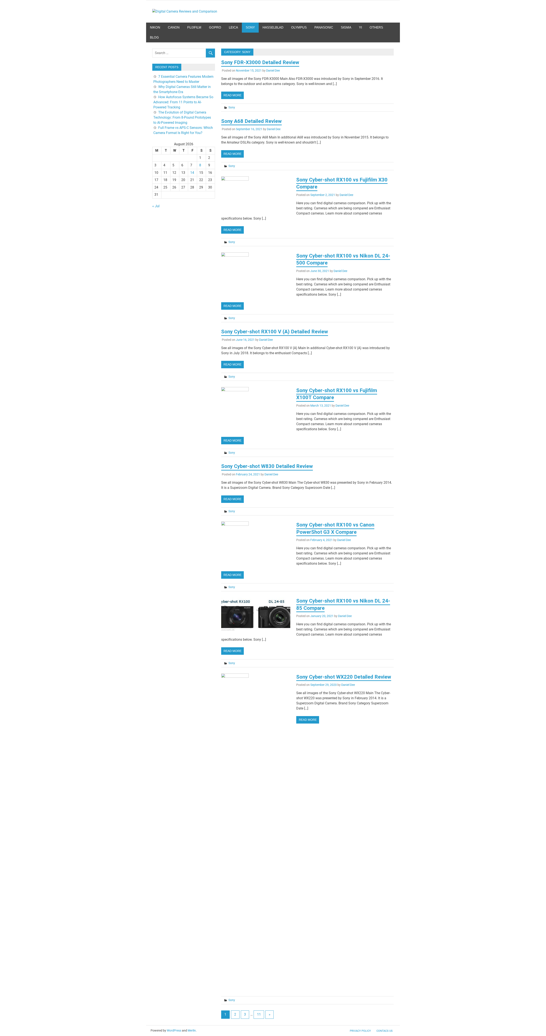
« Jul (156, 206)
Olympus (299, 27)
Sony (250, 27)
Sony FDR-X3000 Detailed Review (260, 62)
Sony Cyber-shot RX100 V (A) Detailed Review (274, 332)
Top (536, 1026)
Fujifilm (194, 27)
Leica (233, 27)
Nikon (155, 27)
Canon (174, 27)
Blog (154, 37)
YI (360, 27)
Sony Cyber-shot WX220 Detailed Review (343, 677)
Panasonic (323, 27)
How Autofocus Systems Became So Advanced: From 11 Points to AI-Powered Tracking (183, 102)
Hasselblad (273, 27)
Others (376, 27)
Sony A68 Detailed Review (251, 121)
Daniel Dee (273, 70)
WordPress (174, 1030)
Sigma (346, 27)
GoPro (215, 27)
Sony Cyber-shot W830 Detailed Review (267, 466)
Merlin (192, 1030)
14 (192, 173)
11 (259, 1014)
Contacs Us (384, 1030)
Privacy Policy (360, 1030)
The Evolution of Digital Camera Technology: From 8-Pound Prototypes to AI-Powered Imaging (182, 117)
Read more (232, 95)
